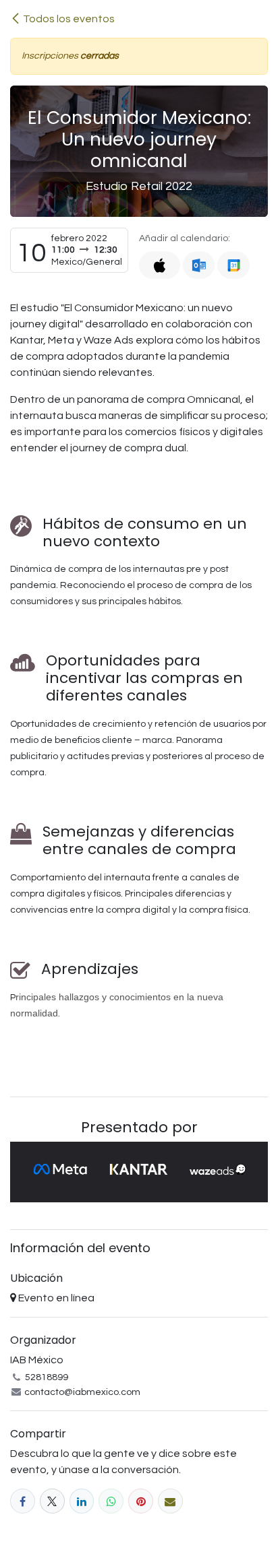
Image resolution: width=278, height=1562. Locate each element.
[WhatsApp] (111, 1501)
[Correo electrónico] (170, 1501)
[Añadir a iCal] (159, 265)
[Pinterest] (140, 1501)
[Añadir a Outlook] (199, 265)
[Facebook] (22, 1501)
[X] (52, 1501)
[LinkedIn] (82, 1501)
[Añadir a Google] (233, 265)
